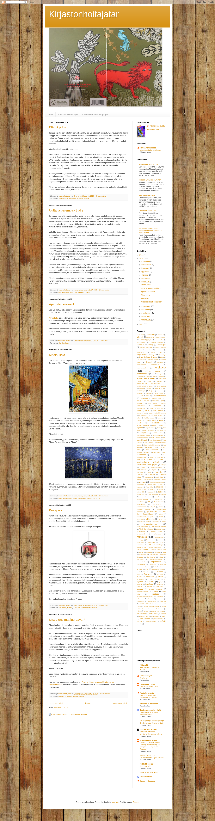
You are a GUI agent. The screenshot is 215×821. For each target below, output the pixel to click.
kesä (161, 420)
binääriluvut (141, 352)
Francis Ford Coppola (146, 379)
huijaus (151, 391)
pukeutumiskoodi (142, 526)
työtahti (149, 586)
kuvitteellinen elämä (70, 498)
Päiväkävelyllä (146, 676)
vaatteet (155, 594)
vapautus (163, 601)
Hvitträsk (149, 393)
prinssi (164, 521)
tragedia (139, 576)
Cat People (141, 359)
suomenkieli (141, 562)
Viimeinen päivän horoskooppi (150, 150)
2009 (141, 324)
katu (147, 420)
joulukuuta (145, 261)
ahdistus (161, 335)
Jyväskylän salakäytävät (150, 710)
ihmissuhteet (144, 398)
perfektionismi (141, 516)
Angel (160, 340)
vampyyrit (152, 601)
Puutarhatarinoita (147, 693)
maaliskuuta (146, 313)
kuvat (60, 498)
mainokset (159, 477)
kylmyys (163, 465)
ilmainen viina (156, 398)
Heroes (141, 388)
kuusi (151, 457)
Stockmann (151, 557)
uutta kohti (73, 292)
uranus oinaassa (155, 589)
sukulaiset (140, 559)
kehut (154, 420)
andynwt (115, 802)
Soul (164, 552)
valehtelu (160, 596)
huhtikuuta (145, 310)
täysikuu (159, 586)
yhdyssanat (155, 616)
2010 (141, 258)
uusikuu (155, 591)
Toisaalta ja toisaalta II (149, 704)
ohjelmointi (158, 499)
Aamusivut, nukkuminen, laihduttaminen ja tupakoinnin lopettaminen (150, 230)
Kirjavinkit (144, 665)
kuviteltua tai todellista (153, 460)
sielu (153, 549)
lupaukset (151, 474)
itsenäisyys (157, 405)
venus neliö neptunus (151, 606)
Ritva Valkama (151, 540)
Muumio (152, 489)
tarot (138, 572)
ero (153, 374)
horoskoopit (141, 391)
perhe (152, 516)
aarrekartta (62, 608)
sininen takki (162, 549)
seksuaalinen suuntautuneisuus (149, 547)
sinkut (141, 552)
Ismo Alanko (152, 403)
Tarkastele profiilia (154, 130)
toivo (138, 574)
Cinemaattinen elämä (147, 211)
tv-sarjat (80, 198)
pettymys (140, 519)
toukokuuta (146, 306)
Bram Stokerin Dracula (148, 357)
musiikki (159, 487)
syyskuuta (145, 272)
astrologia (161, 344)
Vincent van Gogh (93, 498)
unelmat (81, 696)
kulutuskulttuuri (158, 435)
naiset (160, 492)
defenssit (149, 362)
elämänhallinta (63, 343)
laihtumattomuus (156, 467)
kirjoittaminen (150, 428)
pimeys (141, 521)
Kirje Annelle (144, 678)
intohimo (155, 401)
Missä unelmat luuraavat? (67, 619)
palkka (161, 507)
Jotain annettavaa (156, 408)
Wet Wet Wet (143, 616)
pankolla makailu (143, 509)
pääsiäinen (160, 529)
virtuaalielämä (141, 613)
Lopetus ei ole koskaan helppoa (151, 734)
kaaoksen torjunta (157, 415)
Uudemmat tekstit (56, 703)
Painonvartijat (156, 504)
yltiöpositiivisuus (151, 621)
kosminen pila (161, 430)
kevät (139, 423)
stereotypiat (154, 554)
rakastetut (157, 534)
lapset (154, 470)
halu (149, 381)
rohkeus (161, 540)
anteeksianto (141, 342)
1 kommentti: (104, 340)
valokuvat (94, 608)
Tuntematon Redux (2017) (149, 686)
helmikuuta (146, 316)
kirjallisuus (155, 423)
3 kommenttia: (104, 290)
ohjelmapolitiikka (142, 499)
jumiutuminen (141, 413)
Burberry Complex (147, 781)
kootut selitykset (148, 430)
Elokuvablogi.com (147, 755)
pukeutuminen (151, 524)
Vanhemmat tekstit (120, 703)
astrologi (150, 344)
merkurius (148, 479)
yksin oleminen (158, 618)
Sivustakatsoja (146, 777)
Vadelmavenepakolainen (145, 596)
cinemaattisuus (153, 359)
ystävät (86, 198)
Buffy (162, 357)
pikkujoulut (150, 519)
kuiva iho (158, 433)
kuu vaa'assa (155, 455)
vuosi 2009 (153, 614)
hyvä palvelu (159, 393)
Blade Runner (156, 352)
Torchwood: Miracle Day (148, 165)
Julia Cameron (158, 410)
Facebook (140, 376)
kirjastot (154, 425)
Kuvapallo (56, 510)
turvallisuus (140, 579)
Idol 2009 (140, 396)
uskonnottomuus (142, 591)
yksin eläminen (145, 618)
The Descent (158, 572)
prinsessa (156, 521)
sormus (157, 552)
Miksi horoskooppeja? (68, 114)
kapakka (139, 420)
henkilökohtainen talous (145, 386)
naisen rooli (151, 492)
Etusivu (50, 114)
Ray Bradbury (159, 537)
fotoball (69, 608)
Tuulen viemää (154, 579)
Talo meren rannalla (147, 195)
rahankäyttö (141, 534)
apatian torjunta (157, 342)
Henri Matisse (161, 386)
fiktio (148, 376)
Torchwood (72, 198)
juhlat (147, 410)
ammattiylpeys (146, 340)
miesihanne (152, 484)
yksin (164, 616)
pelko (160, 514)
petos (161, 516)
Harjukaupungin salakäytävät (148, 383)
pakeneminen (141, 507)
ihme (147, 396)
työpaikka (160, 584)
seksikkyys (159, 545)
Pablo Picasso (159, 502)
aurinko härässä (146, 347)
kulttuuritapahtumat (143, 435)
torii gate (160, 574)
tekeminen (146, 572)
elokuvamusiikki (142, 368)
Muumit (161, 489)
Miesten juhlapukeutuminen (150, 180)
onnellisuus (140, 502)
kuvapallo (76, 608)
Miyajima (139, 487)
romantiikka (140, 542)
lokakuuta (145, 268)
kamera (160, 418)
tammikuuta (146, 320)
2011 (141, 255)
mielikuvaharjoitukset (157, 482)
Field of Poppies (146, 764)
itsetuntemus (141, 408)
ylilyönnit (139, 621)
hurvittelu (140, 393)
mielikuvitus (140, 484)
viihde (139, 611)
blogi (152, 355)
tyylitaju (139, 584)
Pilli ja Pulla (162, 519)
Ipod (162, 401)
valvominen (140, 601)
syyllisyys (153, 564)
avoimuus (159, 350)
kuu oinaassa (152, 450)
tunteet (160, 576)
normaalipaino (145, 497)
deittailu (160, 362)
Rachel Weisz (156, 531)
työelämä (149, 584)
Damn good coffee (147, 684)
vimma (146, 611)
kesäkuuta (145, 282)
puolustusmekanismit (159, 526)
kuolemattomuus (142, 437)
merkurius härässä (160, 479)
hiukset (149, 388)
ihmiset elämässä (159, 396)
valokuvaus (160, 599)
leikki (149, 472)
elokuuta (145, 275)
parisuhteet (152, 511)
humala (160, 391)
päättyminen (141, 531)
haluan (159, 381)
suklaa (161, 557)
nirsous (163, 494)
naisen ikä (140, 492)
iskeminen (140, 403)
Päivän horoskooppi (148, 148)
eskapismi (160, 374)
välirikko (81, 292)
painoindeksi (141, 504)
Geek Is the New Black (149, 773)
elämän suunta (64, 292)
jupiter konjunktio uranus (157, 413)
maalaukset (82, 498)
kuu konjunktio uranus (152, 445)
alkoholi (140, 337)
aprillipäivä (140, 344)
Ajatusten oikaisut (61, 304)
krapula (143, 433)
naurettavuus (141, 494)
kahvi (138, 418)
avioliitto (148, 350)
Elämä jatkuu (58, 127)
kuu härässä (155, 437)
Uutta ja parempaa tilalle (66, 210)
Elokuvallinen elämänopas (148, 364)
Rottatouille (151, 542)
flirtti (154, 376)
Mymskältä (53, 318)
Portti (148, 521)
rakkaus (142, 536)
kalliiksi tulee (149, 418)
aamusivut (140, 335)
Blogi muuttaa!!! (145, 766)
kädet (143, 467)
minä (161, 484)
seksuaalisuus (142, 550)
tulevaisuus (150, 576)
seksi (149, 545)
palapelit (152, 507)
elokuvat (160, 367)
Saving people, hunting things (152, 721)
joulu (139, 411)
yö (141, 624)
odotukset (159, 497)
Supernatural (63, 198)
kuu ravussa (156, 452)
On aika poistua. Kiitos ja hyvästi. (151, 723)
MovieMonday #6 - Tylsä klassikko (152, 758)
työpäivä (139, 586)
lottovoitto (159, 472)
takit (154, 567)
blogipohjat (162, 355)
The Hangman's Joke (148, 740)
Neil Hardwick (153, 494)
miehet (142, 482)
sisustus (149, 552)
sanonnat (140, 545)
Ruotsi (161, 542)
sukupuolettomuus (156, 559)
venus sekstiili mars (157, 609)
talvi (146, 569)
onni (148, 502)
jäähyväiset (143, 415)
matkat (139, 479)
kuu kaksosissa (155, 440)
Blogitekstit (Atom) (61, 707)
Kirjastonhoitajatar (84, 14)
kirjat (162, 425)
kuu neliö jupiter (151, 447)
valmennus (140, 599)
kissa (159, 428)
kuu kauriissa (149, 442)
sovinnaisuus (143, 554)
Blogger (136, 802)
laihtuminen (141, 470)
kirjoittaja (140, 428)
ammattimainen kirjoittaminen (156, 337)
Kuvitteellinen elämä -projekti (95, 114)
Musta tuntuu (141, 489)
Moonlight (149, 487)
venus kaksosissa (146, 604)
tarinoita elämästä (158, 569)
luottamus (140, 474)
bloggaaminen (142, 355)
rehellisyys (140, 540)
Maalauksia (57, 355)
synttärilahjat (85, 608)
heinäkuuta (146, 278)
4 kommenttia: (101, 196)
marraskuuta (146, 265)
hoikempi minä (159, 388)
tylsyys (161, 582)
